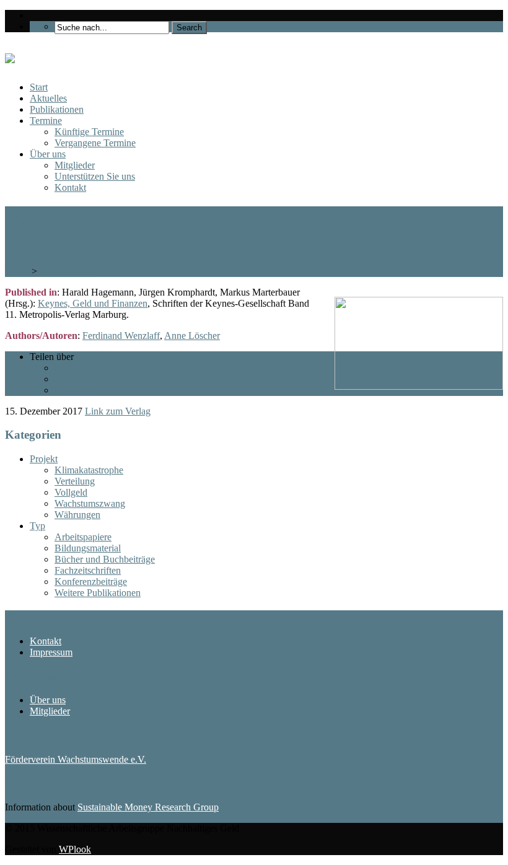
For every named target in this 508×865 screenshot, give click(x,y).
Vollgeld (71, 492)
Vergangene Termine (95, 143)
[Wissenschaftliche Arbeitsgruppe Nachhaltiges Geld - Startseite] (10, 56)
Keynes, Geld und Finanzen (92, 303)
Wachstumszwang (90, 503)
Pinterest (71, 390)
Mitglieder (75, 165)
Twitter (68, 379)
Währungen (77, 514)
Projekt (44, 459)
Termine (46, 120)
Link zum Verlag (118, 411)
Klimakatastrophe (89, 470)
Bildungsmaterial (88, 548)
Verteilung (75, 481)
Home (17, 271)
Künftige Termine (89, 131)
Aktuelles (48, 98)
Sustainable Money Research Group (148, 807)
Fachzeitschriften (88, 570)
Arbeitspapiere (83, 537)
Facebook (74, 367)
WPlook (75, 849)
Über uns (48, 154)
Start (39, 87)
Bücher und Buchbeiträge (105, 559)
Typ (37, 525)
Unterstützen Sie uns (95, 176)
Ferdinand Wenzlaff (121, 335)
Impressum (51, 652)
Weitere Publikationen (98, 592)
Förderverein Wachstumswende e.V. (75, 759)
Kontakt (70, 187)
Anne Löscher (192, 335)
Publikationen (57, 109)
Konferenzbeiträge (91, 581)
